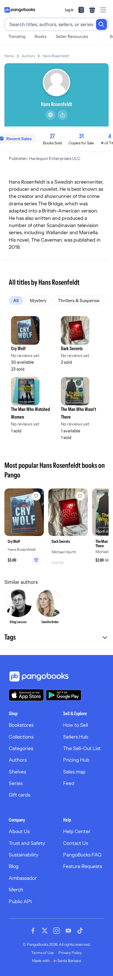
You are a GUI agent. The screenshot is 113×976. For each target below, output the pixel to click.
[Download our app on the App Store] (26, 695)
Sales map (74, 772)
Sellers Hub (75, 737)
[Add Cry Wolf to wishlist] (36, 496)
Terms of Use (42, 952)
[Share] (62, 115)
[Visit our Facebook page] (33, 930)
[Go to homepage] (19, 10)
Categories (21, 748)
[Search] (101, 24)
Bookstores (21, 725)
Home (9, 56)
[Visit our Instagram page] (56, 930)
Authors (28, 56)
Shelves (17, 772)
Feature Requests (82, 866)
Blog (14, 866)
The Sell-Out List (82, 748)
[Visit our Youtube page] (68, 930)
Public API (20, 901)
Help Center (77, 831)
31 (81, 136)
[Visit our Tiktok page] (80, 930)
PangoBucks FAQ (82, 855)
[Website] (50, 115)
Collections (21, 737)
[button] (56, 638)
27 (52, 136)
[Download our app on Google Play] (63, 695)
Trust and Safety (27, 843)
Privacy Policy (70, 952)
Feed (68, 783)
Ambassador (23, 878)
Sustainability (23, 855)
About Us (19, 831)
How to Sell (75, 725)
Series (15, 783)
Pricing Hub (76, 760)
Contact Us (75, 843)
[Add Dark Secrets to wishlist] (80, 496)
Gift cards (19, 795)
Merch (16, 889)
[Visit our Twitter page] (44, 930)
